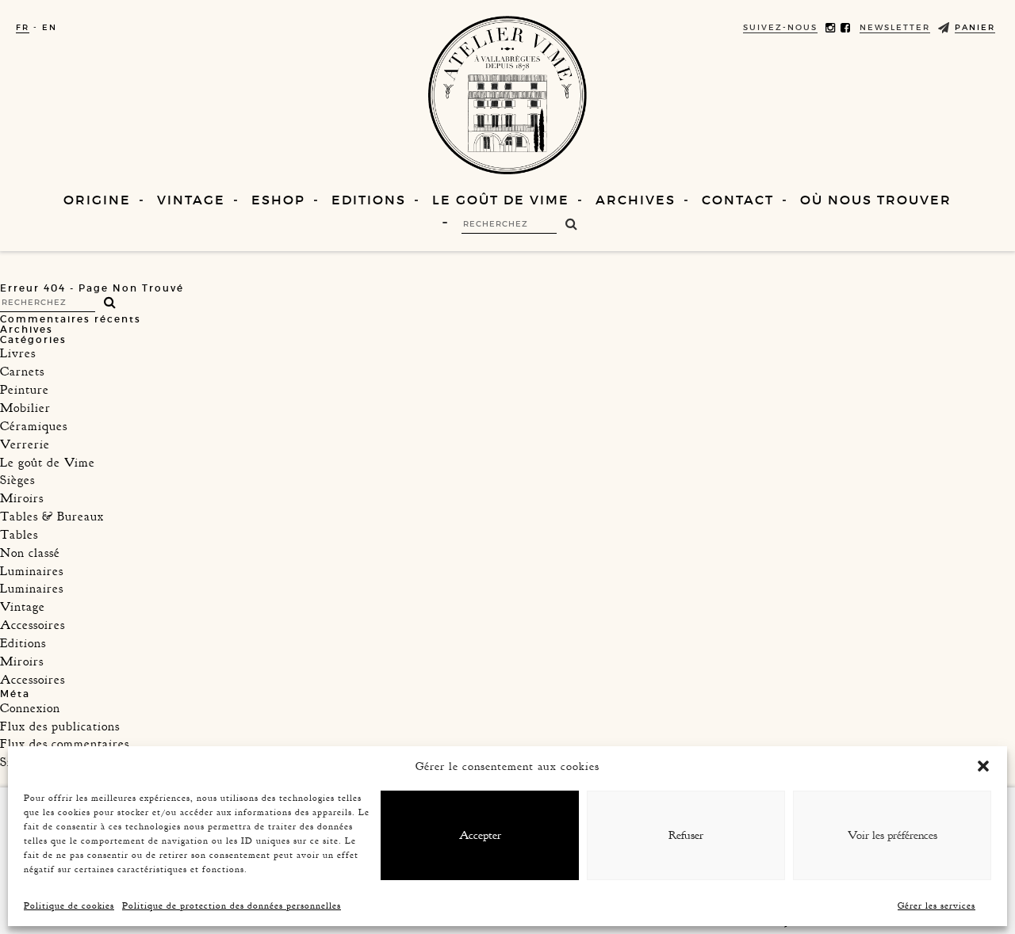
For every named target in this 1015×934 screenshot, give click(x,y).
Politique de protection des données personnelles (231, 905)
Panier (975, 27)
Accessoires (32, 625)
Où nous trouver (876, 200)
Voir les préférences (892, 835)
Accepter (480, 835)
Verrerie (25, 444)
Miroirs (22, 498)
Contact (738, 200)
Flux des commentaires (64, 744)
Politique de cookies (69, 905)
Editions (368, 200)
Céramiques (33, 426)
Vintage (191, 200)
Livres (18, 353)
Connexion (30, 708)
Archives (636, 200)
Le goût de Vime (500, 200)
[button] (983, 766)
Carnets (22, 371)
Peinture (24, 390)
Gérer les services (936, 905)
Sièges (17, 480)
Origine (97, 200)
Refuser (685, 835)
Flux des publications (60, 726)
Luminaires (31, 571)
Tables (19, 535)
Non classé (30, 553)
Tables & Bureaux (52, 516)
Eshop (278, 200)
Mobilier (25, 408)
